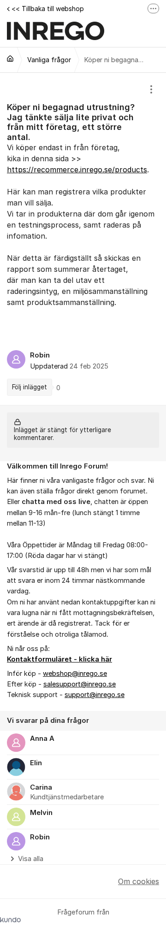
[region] (83, 239)
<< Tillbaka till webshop (48, 8)
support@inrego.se (95, 695)
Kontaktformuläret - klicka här (59, 659)
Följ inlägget (29, 387)
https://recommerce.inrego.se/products (77, 169)
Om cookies (138, 881)
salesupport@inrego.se (79, 684)
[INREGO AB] (10, 58)
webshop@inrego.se (75, 673)
